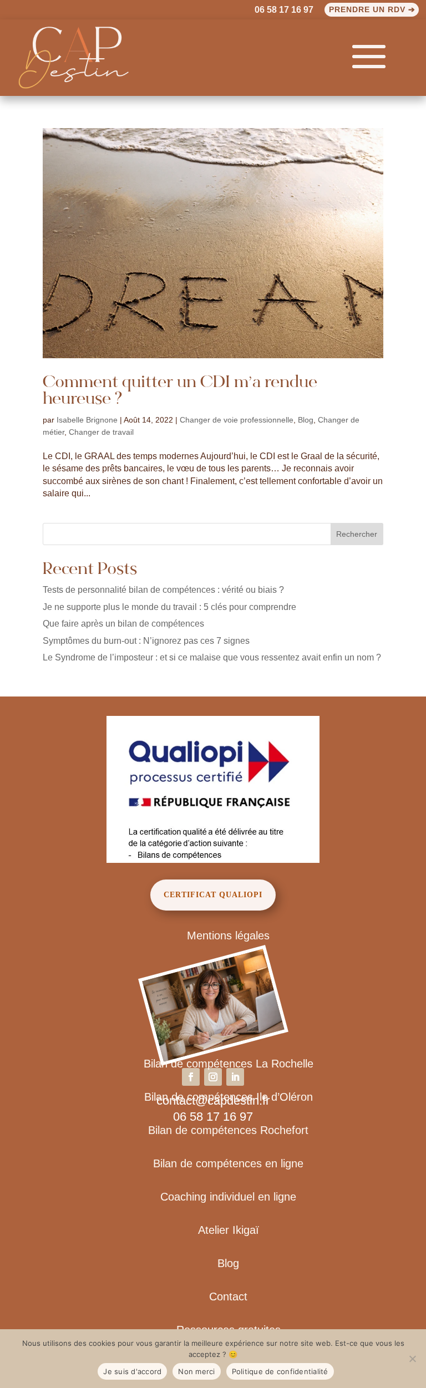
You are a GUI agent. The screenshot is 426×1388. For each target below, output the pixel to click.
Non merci (196, 1371)
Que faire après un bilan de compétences (123, 623)
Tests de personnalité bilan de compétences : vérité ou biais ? (163, 589)
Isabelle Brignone (87, 419)
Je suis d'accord (132, 1371)
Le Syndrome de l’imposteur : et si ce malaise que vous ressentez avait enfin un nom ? (212, 657)
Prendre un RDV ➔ (372, 9)
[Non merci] (412, 1358)
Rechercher (356, 534)
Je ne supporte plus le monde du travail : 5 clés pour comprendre (169, 607)
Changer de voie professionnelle (236, 419)
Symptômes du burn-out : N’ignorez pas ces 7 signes (146, 640)
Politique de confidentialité (280, 1371)
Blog (305, 419)
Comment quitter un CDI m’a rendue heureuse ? (180, 391)
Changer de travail (101, 432)
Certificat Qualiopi (213, 895)
